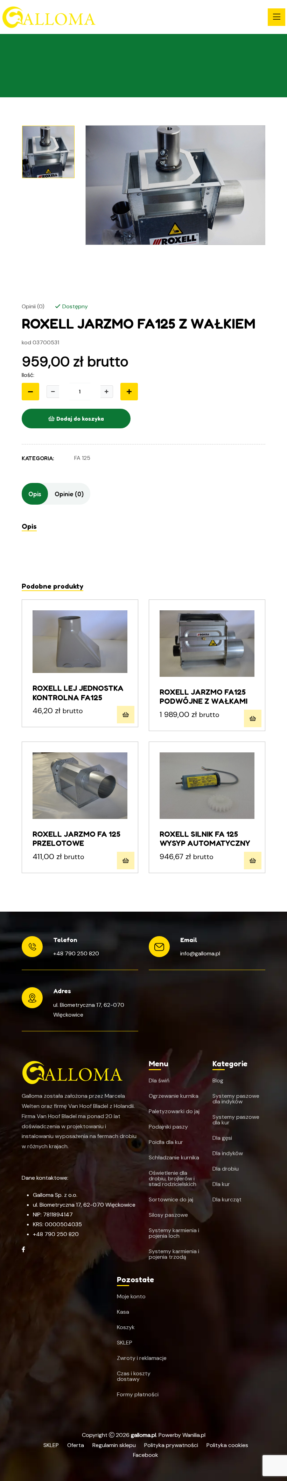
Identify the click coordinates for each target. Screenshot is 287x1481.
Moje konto (131, 1296)
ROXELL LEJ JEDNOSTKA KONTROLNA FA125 (78, 692)
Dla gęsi (222, 1138)
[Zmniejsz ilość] (30, 391)
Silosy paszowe (168, 1215)
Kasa (123, 1312)
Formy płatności (138, 1394)
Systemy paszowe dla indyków (235, 1098)
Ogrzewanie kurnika (173, 1096)
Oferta (75, 1445)
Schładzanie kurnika (174, 1157)
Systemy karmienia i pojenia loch (174, 1233)
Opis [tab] (34, 494)
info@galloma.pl (200, 953)
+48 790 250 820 (76, 953)
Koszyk (126, 1327)
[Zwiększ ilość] (106, 391)
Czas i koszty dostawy (133, 1376)
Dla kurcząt (226, 1199)
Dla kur (221, 1184)
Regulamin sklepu (114, 1445)
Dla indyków (227, 1153)
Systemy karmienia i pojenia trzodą (174, 1254)
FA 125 (82, 458)
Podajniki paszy (168, 1127)
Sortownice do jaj (171, 1199)
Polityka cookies (227, 1445)
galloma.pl (143, 1435)
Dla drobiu (225, 1169)
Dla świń (159, 1080)
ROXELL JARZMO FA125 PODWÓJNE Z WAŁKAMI (203, 696)
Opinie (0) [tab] (69, 494)
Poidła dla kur (166, 1142)
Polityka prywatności (171, 1445)
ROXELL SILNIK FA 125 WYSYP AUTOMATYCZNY (205, 838)
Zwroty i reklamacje (142, 1358)
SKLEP (124, 1343)
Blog (217, 1080)
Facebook (145, 1455)
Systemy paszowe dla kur (235, 1119)
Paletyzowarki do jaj (174, 1111)
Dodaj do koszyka (80, 418)
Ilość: (28, 375)
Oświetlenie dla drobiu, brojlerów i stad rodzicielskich (172, 1178)
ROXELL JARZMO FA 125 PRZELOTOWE (76, 838)
